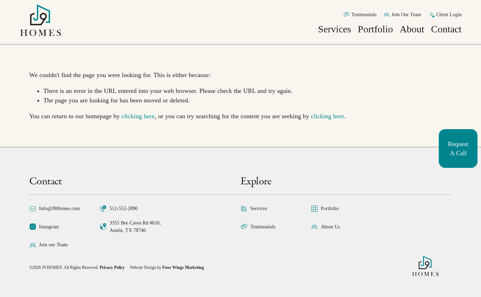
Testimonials (363, 14)
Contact (446, 29)
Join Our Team (406, 14)
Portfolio (375, 29)
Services (334, 29)
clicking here (138, 116)
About (412, 29)
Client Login (449, 14)
